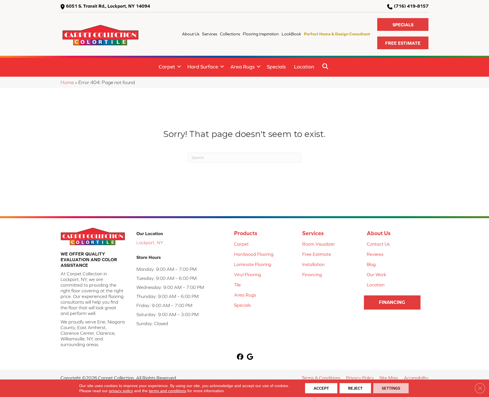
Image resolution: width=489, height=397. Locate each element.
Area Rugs (242, 67)
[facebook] (240, 357)
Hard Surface (202, 67)
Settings (391, 388)
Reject (355, 388)
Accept (321, 388)
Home (67, 82)
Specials (276, 67)
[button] (402, 24)
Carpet (167, 67)
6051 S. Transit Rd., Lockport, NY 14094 (108, 5)
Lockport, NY (149, 242)
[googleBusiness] (250, 357)
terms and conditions (167, 391)
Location (304, 67)
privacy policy (121, 391)
